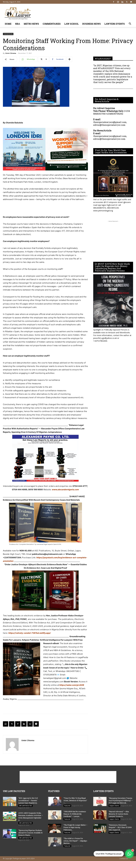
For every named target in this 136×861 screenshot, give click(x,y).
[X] (127, 2)
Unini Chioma (10, 53)
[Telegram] (36, 724)
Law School (71, 23)
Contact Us (124, 858)
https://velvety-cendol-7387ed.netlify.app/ (29, 633)
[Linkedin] (122, 2)
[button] (130, 24)
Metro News (31, 23)
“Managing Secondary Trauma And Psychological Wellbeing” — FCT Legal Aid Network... (121, 800)
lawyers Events (114, 23)
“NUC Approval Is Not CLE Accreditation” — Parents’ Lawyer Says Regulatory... (28, 800)
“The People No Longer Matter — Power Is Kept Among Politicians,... (75, 827)
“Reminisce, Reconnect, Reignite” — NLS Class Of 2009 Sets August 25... (120, 827)
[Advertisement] (85, 13)
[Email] (30, 724)
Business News (91, 23)
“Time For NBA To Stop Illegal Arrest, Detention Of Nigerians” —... (75, 800)
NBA (17, 23)
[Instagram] (118, 2)
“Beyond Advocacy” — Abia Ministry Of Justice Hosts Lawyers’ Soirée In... (119, 813)
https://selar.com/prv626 (71, 685)
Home (8, 23)
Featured (67, 806)
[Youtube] (131, 2)
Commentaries (52, 23)
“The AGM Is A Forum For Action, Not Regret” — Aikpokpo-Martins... (75, 840)
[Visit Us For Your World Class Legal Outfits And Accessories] (113, 176)
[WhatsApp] (5, 724)
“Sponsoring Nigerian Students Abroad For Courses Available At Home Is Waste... (30, 832)
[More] (69, 59)
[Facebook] (114, 2)
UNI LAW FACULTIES (25, 806)
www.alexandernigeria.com (65, 489)
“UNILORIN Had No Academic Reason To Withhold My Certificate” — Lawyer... (74, 813)
